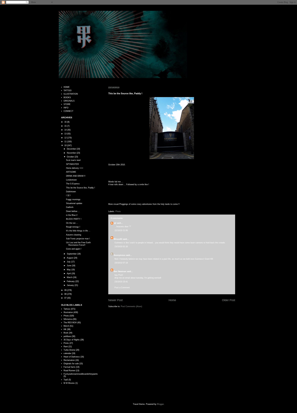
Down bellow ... (73, 211)
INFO (66, 108)
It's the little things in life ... (78, 231)
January (71, 285)
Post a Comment (122, 287)
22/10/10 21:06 (121, 230)
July (69, 262)
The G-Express (73, 184)
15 (65, 126)
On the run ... (72, 223)
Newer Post (115, 300)
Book (66, 333)
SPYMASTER (72, 164)
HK (65, 329)
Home (172, 300)
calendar (67, 353)
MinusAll (118, 239)
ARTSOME (71, 172)
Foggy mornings (73, 199)
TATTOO (67, 90)
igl (115, 223)
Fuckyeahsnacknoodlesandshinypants (81, 374)
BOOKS (67, 97)
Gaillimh (69, 207)
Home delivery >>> (74, 168)
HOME (67, 87)
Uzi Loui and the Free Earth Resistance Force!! (78, 243)
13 (65, 134)
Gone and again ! (73, 249)
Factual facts (69, 367)
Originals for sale (71, 363)
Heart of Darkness (72, 357)
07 (65, 298)
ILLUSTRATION (71, 94)
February (71, 281)
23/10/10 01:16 (121, 246)
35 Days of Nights (72, 340)
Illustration (68, 312)
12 (65, 138)
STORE (67, 104)
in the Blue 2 (71, 215)
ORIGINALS (69, 101)
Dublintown (71, 191)
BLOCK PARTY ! (73, 219)
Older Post (228, 300)
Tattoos (67, 309)
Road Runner (69, 370)
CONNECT (68, 111)
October (71, 157)
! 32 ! (68, 195)
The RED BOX (70, 322)
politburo (67, 336)
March (70, 277)
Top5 (66, 379)
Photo (118, 211)
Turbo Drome (69, 350)
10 (65, 145)
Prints (66, 343)
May (69, 269)
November (72, 153)
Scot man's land (73, 160)
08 (65, 294)
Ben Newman (120, 271)
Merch (66, 326)
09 (65, 290)
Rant (66, 346)
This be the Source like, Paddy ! (80, 188)
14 (65, 130)
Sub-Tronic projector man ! (78, 238)
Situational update (74, 203)
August (70, 258)
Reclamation (69, 360)
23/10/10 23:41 (121, 281)
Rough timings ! (73, 227)
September (72, 254)
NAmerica (68, 319)
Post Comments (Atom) (131, 306)
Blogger (160, 404)
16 (65, 122)
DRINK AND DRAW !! (75, 176)
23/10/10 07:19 (121, 263)
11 (65, 141)
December (72, 149)
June (69, 265)
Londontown (71, 180)
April (69, 273)
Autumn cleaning (73, 235)
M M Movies (69, 383)
